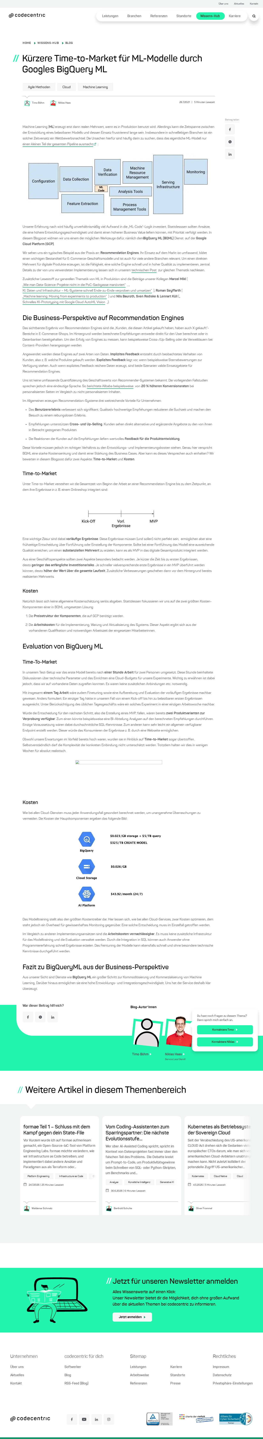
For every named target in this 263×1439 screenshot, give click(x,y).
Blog (68, 1375)
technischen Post (144, 270)
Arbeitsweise (139, 1375)
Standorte (183, 16)
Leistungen (110, 16)
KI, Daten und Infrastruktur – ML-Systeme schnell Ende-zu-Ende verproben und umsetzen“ (87, 290)
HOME (27, 43)
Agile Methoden (39, 87)
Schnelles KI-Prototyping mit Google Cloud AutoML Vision (64, 302)
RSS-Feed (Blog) (76, 1383)
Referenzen (158, 16)
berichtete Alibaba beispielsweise (110, 386)
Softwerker (73, 1367)
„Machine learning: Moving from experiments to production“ (65, 296)
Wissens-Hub (210, 16)
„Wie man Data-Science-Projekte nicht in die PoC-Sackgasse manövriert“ (74, 285)
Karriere (235, 16)
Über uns (223, 4)
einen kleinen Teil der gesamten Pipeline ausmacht (58, 144)
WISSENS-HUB (48, 43)
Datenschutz (222, 1375)
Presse (175, 1383)
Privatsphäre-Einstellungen (233, 1383)
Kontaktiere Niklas (223, 1041)
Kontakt (254, 4)
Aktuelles (239, 4)
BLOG (69, 43)
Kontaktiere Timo (223, 1029)
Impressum (221, 1367)
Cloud (66, 87)
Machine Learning (95, 87)
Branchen (134, 16)
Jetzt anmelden (130, 1317)
